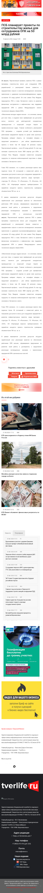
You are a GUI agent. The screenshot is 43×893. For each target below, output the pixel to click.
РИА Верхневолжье (22, 867)
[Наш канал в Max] (14, 766)
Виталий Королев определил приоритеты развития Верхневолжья (18, 614)
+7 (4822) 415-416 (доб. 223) (21, 844)
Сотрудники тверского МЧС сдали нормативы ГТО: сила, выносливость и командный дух (20, 569)
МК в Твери (24, 864)
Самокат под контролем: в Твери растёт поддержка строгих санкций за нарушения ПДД (20, 590)
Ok (21, 890)
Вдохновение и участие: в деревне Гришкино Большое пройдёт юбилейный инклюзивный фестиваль (19, 544)
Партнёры (6, 20)
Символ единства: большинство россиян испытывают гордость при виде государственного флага (18, 602)
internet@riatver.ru (22, 851)
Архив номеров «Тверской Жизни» (13, 729)
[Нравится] (4, 359)
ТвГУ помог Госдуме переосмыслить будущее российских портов (20, 579)
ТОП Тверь (22, 862)
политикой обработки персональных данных (21, 887)
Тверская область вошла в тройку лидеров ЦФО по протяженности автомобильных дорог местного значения (20, 557)
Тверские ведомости (23, 859)
